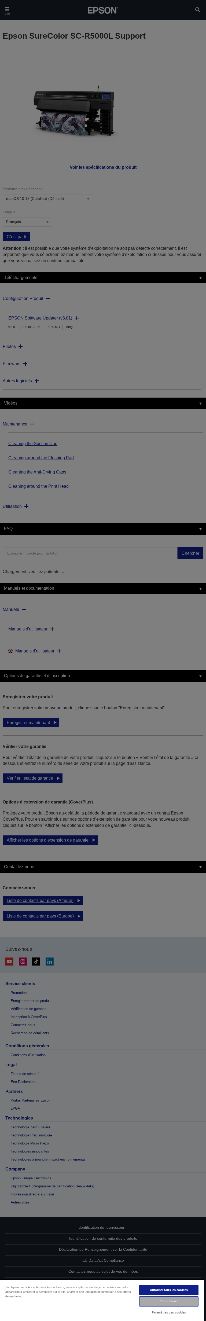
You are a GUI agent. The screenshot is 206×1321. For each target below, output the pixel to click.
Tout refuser (169, 1301)
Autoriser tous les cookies (169, 1289)
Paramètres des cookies (169, 1312)
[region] (102, 1300)
